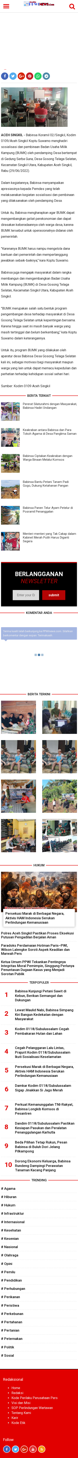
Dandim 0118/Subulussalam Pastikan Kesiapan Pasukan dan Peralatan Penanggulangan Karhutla (44, 1128)
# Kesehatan (11, 1230)
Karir (14, 1418)
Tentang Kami (21, 1413)
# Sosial (7, 1355)
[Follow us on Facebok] (6, 1449)
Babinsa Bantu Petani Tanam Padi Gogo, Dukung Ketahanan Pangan (46, 483)
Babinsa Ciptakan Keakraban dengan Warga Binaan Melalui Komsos (47, 458)
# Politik (7, 1347)
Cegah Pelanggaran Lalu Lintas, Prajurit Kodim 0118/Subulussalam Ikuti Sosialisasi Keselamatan (42, 1052)
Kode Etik (18, 1423)
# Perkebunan (12, 1314)
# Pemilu (8, 1272)
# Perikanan (10, 1297)
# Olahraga (9, 1255)
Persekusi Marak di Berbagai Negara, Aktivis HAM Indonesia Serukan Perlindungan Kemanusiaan (34, 917)
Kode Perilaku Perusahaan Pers (34, 1398)
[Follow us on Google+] (24, 1449)
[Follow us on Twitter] (15, 1449)
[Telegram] (46, 76)
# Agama (8, 1188)
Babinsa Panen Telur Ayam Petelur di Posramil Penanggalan (48, 509)
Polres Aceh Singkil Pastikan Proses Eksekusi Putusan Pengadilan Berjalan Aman (37, 935)
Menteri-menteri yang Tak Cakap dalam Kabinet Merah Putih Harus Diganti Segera (49, 537)
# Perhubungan (13, 1289)
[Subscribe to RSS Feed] (41, 1449)
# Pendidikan (11, 1280)
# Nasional (9, 1247)
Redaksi (17, 1393)
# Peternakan (11, 1339)
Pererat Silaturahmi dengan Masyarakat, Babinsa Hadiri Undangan (50, 406)
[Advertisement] (39, 38)
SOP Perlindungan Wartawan (32, 1408)
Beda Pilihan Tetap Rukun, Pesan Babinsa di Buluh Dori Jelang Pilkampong (41, 1146)
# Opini (6, 1264)
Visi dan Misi (20, 1403)
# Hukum (8, 1205)
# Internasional (13, 1222)
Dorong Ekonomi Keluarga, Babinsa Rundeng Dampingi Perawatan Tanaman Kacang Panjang (43, 1165)
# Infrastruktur (12, 1213)
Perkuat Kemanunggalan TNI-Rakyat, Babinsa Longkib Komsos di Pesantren (44, 1109)
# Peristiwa (10, 1305)
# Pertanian (10, 1330)
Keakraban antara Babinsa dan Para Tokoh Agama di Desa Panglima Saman (50, 432)
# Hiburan (8, 1197)
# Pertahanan (11, 1322)
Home (15, 1388)
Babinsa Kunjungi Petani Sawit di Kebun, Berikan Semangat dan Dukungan (40, 995)
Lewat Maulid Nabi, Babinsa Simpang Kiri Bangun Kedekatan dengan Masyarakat (44, 1014)
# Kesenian (10, 1238)
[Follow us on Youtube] (33, 1449)
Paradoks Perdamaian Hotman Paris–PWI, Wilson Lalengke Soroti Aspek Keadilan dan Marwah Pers (35, 949)
